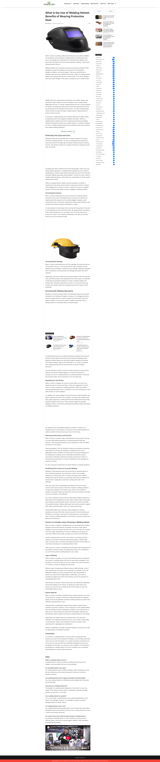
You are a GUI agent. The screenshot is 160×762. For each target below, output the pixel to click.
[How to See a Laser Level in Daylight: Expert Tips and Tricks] (98, 17)
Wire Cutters (98, 92)
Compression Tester (100, 162)
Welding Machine (99, 73)
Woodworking (85, 3)
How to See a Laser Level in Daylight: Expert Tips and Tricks (109, 17)
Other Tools (110, 3)
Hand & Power (94, 3)
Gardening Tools (99, 127)
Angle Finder (98, 109)
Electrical (103, 3)
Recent (110, 11)
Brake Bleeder (99, 152)
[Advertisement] (67, 90)
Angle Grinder (99, 67)
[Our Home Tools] (49, 3)
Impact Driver (99, 69)
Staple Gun (98, 71)
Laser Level (98, 80)
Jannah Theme (55, 760)
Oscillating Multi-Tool (100, 113)
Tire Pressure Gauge (100, 154)
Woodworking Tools (100, 137)
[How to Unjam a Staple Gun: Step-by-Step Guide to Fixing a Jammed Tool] (98, 30)
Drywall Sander (99, 115)
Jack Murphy (48, 23)
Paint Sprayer (99, 63)
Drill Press (98, 65)
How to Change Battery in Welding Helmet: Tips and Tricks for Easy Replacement (60, 338)
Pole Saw (98, 131)
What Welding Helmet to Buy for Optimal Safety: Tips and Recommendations (60, 347)
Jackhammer (98, 88)
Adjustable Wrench (100, 111)
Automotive (67, 3)
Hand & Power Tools (100, 59)
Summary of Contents (66, 131)
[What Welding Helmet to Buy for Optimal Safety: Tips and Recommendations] (48, 346)
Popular (99, 11)
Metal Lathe (98, 96)
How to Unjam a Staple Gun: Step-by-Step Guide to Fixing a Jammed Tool (108, 30)
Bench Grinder (99, 100)
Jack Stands (98, 147)
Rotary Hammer (99, 106)
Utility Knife (98, 84)
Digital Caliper (99, 117)
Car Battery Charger (100, 150)
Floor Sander (98, 94)
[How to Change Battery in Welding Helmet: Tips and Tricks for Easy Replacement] (48, 337)
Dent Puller (98, 158)
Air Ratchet (98, 164)
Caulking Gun (99, 90)
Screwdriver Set (99, 98)
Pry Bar (97, 119)
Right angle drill (99, 123)
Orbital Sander (99, 82)
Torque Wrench (99, 145)
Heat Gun (98, 76)
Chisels (97, 139)
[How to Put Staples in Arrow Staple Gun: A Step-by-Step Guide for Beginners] (98, 36)
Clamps (97, 86)
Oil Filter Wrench (99, 160)
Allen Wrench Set (99, 125)
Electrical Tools (99, 133)
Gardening (76, 3)
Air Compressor (99, 143)
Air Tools (98, 104)
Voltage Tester (99, 135)
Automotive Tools (99, 141)
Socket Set (98, 102)
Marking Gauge (99, 121)
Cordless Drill (99, 61)
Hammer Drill (98, 78)
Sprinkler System (99, 129)
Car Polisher (98, 156)
